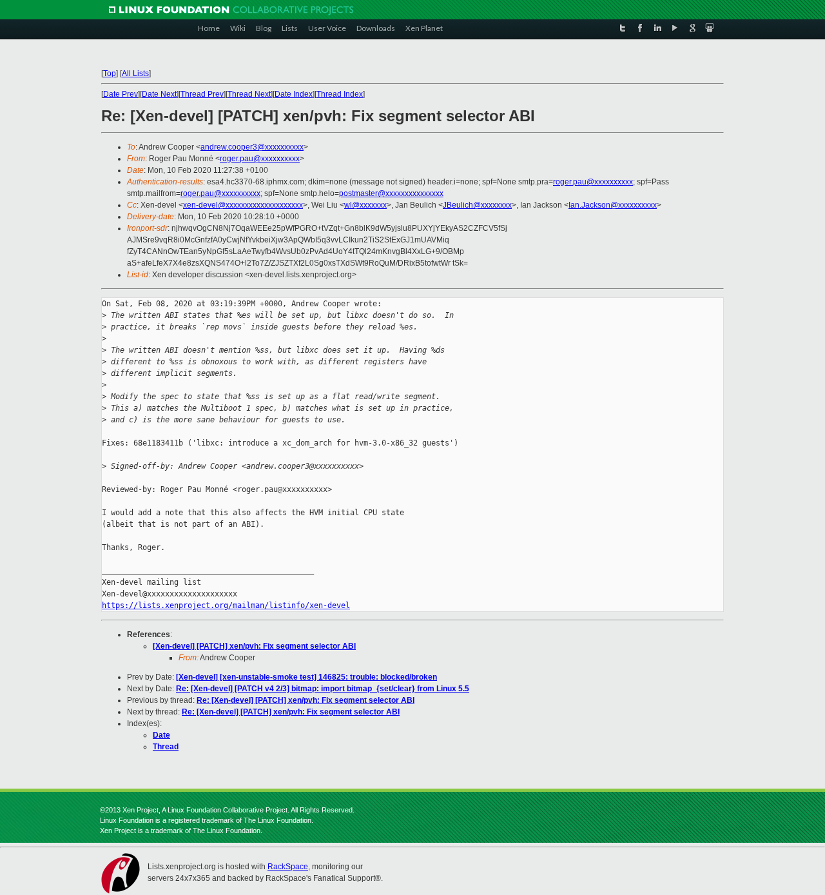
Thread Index (339, 94)
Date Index (294, 94)
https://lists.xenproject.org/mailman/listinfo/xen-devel (226, 605)
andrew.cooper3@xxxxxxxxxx (252, 147)
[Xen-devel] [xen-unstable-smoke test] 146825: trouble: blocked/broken (306, 677)
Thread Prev (202, 94)
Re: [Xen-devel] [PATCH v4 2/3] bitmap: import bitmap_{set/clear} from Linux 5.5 (322, 688)
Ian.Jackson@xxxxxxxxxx (612, 205)
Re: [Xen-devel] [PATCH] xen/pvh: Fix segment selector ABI (305, 700)
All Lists (135, 73)
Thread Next (249, 94)
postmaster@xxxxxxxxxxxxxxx (391, 193)
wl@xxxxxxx (365, 205)
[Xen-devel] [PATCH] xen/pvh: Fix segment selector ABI (254, 646)
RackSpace (287, 866)
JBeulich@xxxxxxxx (477, 205)
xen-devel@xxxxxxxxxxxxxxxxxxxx (243, 205)
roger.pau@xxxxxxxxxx (260, 158)
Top (109, 73)
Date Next (159, 94)
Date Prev (120, 94)
